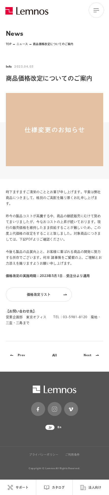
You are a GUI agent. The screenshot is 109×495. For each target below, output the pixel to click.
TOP (8, 44)
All (54, 355)
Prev (21, 355)
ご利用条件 (72, 454)
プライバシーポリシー (44, 454)
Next (87, 355)
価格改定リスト (39, 294)
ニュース (22, 44)
